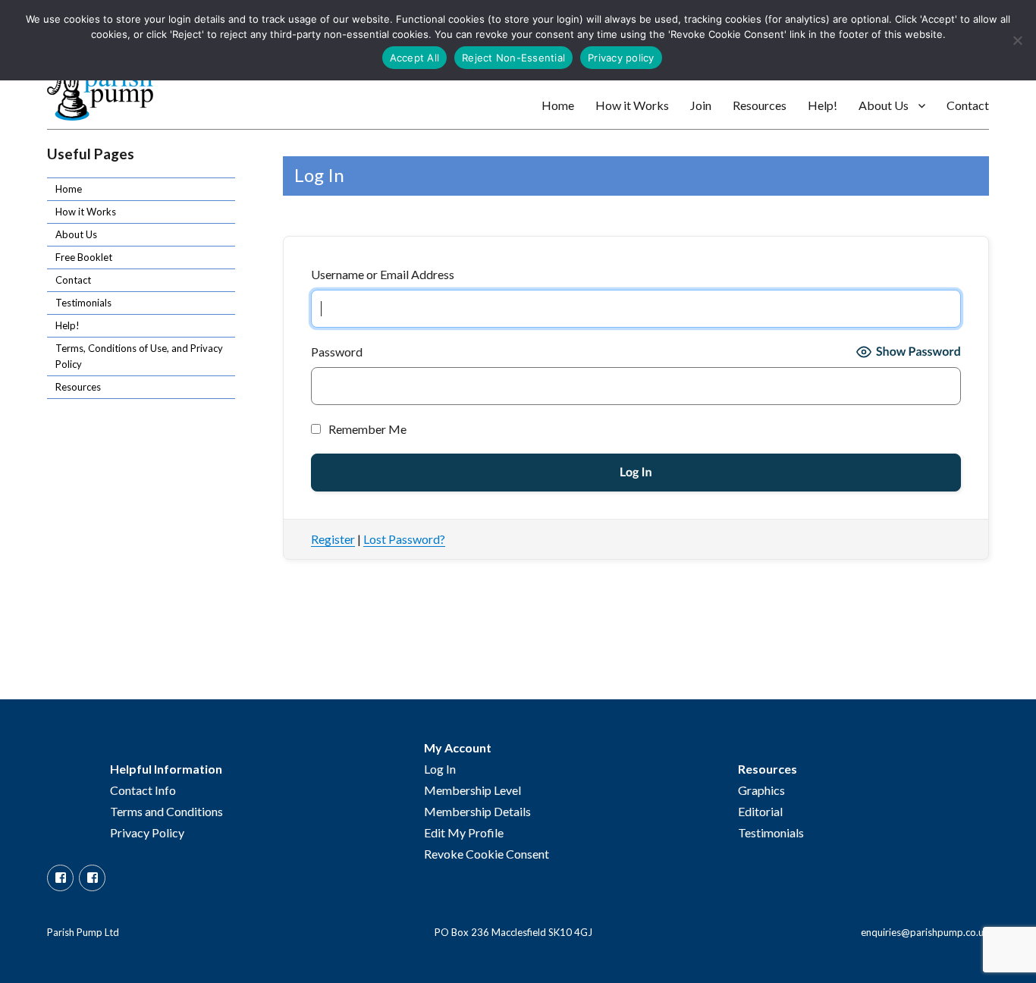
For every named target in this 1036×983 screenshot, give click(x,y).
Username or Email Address (382, 274)
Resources (759, 105)
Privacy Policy (147, 832)
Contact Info (143, 790)
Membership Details (477, 811)
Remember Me (366, 429)
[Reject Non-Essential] (1017, 40)
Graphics (761, 790)
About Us (884, 105)
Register (333, 539)
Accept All (415, 58)
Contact (968, 105)
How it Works (632, 105)
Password (337, 351)
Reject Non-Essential (513, 58)
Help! (822, 105)
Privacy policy (621, 58)
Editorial (760, 811)
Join (700, 105)
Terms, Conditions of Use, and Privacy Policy (139, 356)
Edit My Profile (464, 832)
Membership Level (472, 790)
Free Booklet (83, 257)
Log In (440, 769)
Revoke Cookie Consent (486, 853)
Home (558, 105)
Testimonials (83, 303)
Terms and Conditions (166, 811)
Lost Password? (404, 539)
